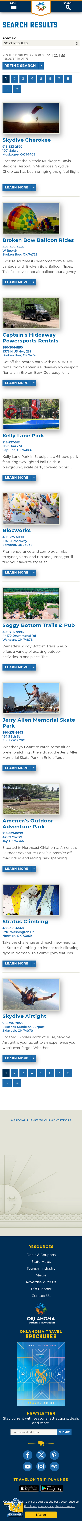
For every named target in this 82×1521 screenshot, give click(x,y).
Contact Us (41, 1296)
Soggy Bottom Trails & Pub (38, 625)
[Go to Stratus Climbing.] (31, 900)
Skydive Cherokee (26, 140)
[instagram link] (41, 1466)
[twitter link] (41, 1455)
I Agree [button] (41, 1514)
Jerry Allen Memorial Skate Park (38, 723)
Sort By (9, 38)
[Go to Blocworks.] (31, 508)
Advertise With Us (41, 1282)
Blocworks (16, 530)
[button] (13, 6)
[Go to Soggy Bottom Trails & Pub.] (31, 603)
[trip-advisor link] (54, 1466)
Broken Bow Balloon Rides (38, 240)
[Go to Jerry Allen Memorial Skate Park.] (31, 698)
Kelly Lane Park (23, 436)
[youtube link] (27, 1466)
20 (56, 55)
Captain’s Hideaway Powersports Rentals (30, 338)
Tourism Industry (41, 1268)
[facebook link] (27, 1455)
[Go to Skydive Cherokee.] (31, 118)
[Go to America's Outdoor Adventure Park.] (31, 799)
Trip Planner (41, 1289)
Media (41, 1275)
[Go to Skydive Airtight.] (31, 994)
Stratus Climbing (25, 922)
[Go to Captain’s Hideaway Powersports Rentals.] (31, 313)
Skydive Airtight (24, 1016)
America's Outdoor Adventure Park (27, 824)
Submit (64, 1432)
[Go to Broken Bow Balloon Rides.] (31, 218)
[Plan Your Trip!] (14, 1507)
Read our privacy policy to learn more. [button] (49, 1506)
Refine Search (20, 66)
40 (63, 55)
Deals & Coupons (41, 1255)
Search (68, 3)
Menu (13, 3)
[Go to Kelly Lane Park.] (31, 414)
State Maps (41, 1262)
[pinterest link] (54, 1455)
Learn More (16, 187)
